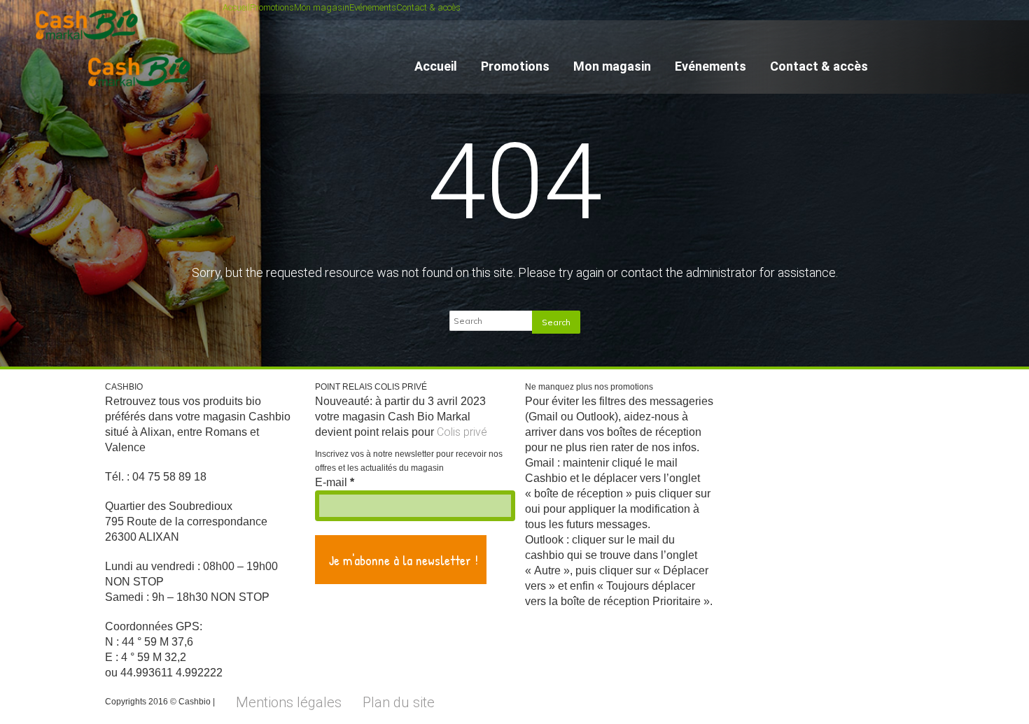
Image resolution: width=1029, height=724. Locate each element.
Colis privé (462, 432)
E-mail (334, 482)
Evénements (372, 7)
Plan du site (399, 702)
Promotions (272, 7)
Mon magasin (321, 7)
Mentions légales (289, 702)
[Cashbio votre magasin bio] (141, 93)
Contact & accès (428, 7)
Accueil (236, 7)
